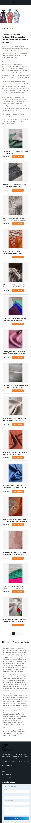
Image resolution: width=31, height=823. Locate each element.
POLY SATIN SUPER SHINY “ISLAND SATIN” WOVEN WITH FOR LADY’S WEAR (15, 386)
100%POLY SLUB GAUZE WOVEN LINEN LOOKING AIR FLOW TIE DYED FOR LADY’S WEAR (14, 555)
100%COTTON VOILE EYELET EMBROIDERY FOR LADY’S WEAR (12, 252)
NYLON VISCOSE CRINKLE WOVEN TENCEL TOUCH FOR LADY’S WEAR (13, 587)
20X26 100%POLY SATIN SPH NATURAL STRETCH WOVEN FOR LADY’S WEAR (14, 420)
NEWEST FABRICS (7, 777)
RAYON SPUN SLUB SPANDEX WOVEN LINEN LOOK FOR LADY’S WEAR (14, 319)
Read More (6, 157)
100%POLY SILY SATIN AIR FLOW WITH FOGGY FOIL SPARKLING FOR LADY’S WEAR (14, 287)
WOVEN (4, 769)
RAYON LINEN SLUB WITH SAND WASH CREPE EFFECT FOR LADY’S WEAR (15, 621)
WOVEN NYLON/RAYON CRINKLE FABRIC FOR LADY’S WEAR (15, 152)
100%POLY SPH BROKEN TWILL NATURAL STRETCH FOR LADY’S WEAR (15, 453)
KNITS (3, 772)
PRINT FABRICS (6, 775)
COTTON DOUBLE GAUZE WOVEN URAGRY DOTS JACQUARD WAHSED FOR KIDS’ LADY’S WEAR (14, 220)
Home (6, 28)
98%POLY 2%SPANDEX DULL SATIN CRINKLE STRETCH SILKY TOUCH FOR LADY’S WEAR (14, 488)
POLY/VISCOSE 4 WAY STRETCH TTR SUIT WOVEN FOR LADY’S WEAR (14, 186)
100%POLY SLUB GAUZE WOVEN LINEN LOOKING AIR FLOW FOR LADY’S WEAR (15, 520)
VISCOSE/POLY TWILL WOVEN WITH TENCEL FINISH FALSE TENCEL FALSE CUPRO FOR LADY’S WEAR (14, 354)
